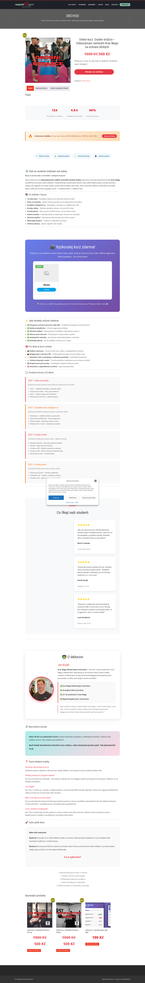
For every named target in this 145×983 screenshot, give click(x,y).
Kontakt (114, 5)
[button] (95, 481)
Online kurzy (49, 20)
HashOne (117, 979)
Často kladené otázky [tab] (59, 88)
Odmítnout (72, 498)
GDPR (76, 502)
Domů (43, 20)
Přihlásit (125, 5)
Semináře (91, 5)
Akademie (82, 5)
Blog (107, 5)
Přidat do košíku (94, 72)
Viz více (46, 290)
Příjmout (56, 498)
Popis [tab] (30, 88)
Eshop (100, 5)
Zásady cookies (70, 502)
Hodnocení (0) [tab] (41, 88)
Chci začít (72, 5)
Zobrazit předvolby (88, 498)
